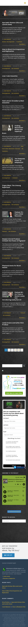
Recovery (17, 148)
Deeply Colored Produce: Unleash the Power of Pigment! (13, 240)
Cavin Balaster (7, 39)
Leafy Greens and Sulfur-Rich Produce (13, 324)
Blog (22, 146)
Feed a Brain (5, 148)
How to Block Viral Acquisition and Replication (13, 50)
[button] (24, 365)
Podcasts (4, 231)
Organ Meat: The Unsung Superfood (11, 186)
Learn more (6, 576)
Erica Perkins (5, 602)
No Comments (15, 68)
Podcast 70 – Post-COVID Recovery (19, 214)
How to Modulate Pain (19, 607)
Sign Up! (9, 555)
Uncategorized (10, 41)
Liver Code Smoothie (9, 76)
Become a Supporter (9, 578)
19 (15, 350)
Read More (22, 44)
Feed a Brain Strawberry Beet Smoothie (13, 102)
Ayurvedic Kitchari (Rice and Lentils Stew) (12, 23)
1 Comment (19, 41)
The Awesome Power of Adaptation (20, 160)
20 (18, 350)
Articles (4, 41)
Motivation (12, 148)
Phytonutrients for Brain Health (11, 266)
